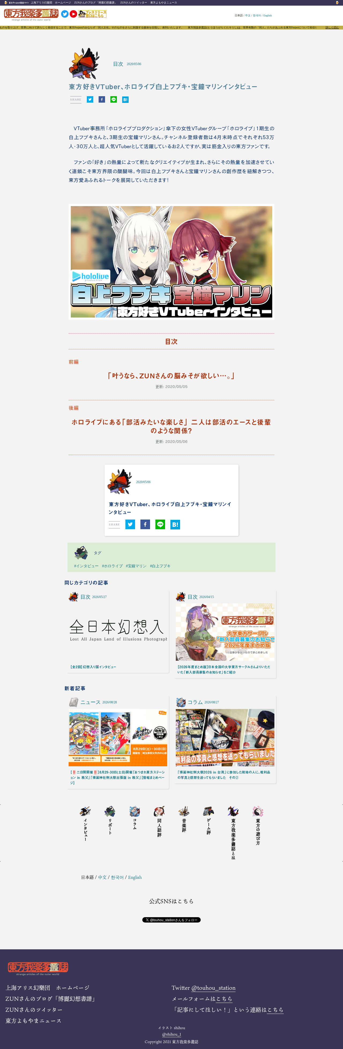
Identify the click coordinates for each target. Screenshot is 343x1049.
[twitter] (90, 99)
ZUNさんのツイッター (133, 2)
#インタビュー (86, 566)
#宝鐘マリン (136, 566)
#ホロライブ (112, 566)
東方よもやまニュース (163, 2)
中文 (248, 15)
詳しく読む (332, 27)
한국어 (257, 15)
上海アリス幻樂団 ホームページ (51, 2)
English (267, 15)
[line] (113, 99)
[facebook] (102, 99)
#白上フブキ (160, 566)
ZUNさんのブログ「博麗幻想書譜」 (95, 2)
